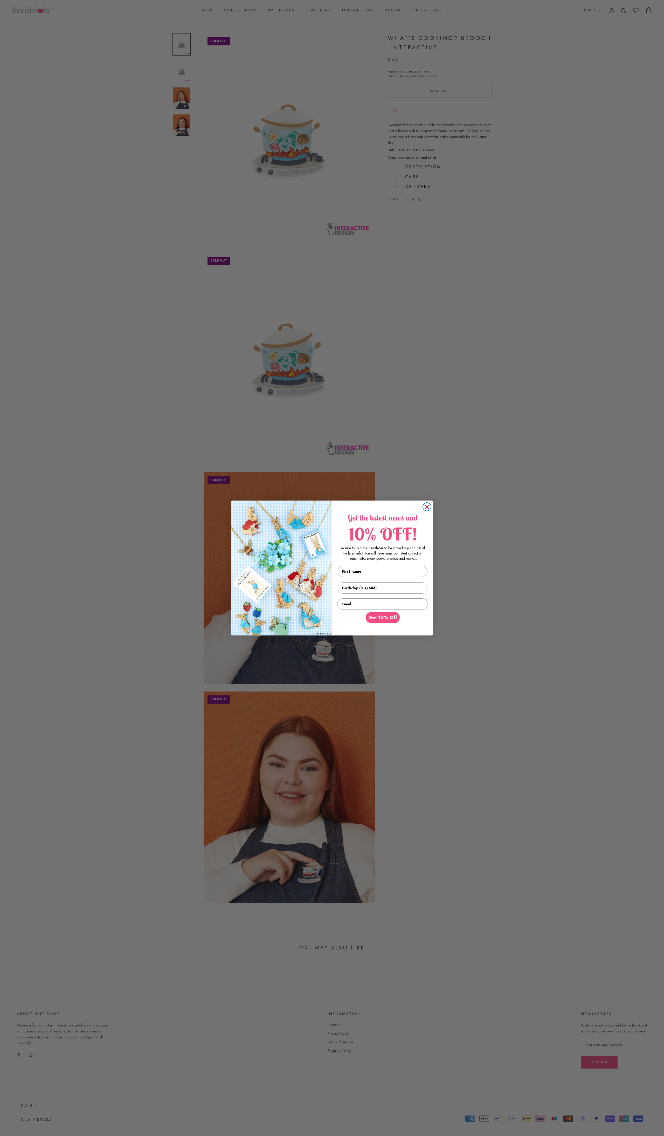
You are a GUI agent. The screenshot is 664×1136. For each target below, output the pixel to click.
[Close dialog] (427, 507)
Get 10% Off (382, 617)
